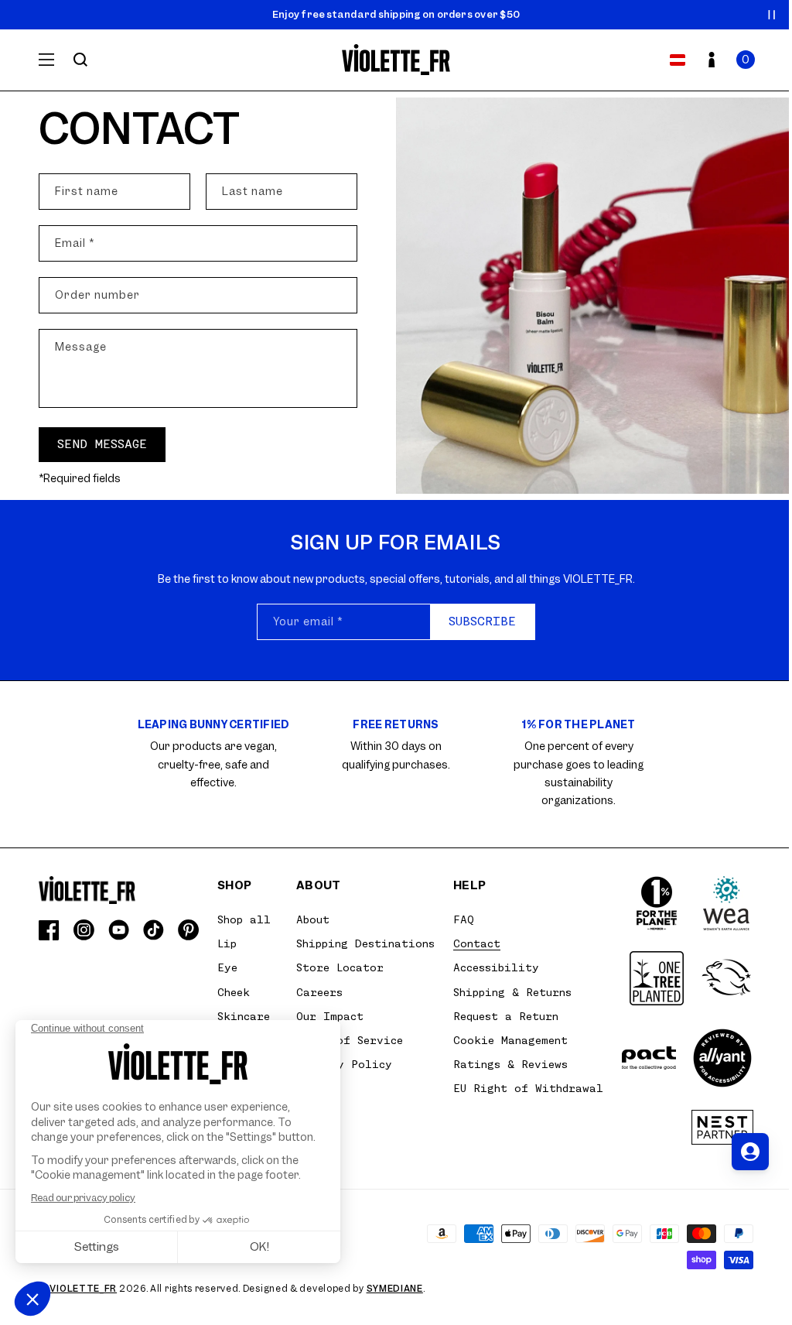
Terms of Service (349, 1040)
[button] (746, 60)
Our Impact (330, 1016)
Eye (227, 967)
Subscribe (482, 621)
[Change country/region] (678, 60)
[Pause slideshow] (772, 14)
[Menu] (46, 60)
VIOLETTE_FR (83, 1288)
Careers (319, 992)
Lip (227, 943)
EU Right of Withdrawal (528, 1088)
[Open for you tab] (750, 1151)
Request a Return (505, 1016)
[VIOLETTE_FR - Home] (396, 60)
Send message (102, 444)
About (312, 919)
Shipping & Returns (512, 992)
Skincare (243, 1016)
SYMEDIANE (395, 1288)
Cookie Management (510, 1040)
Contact (476, 943)
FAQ (463, 919)
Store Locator (340, 967)
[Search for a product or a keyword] (80, 60)
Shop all (244, 919)
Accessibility (496, 967)
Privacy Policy (344, 1064)
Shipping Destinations (365, 943)
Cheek (233, 992)
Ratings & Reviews (510, 1064)
